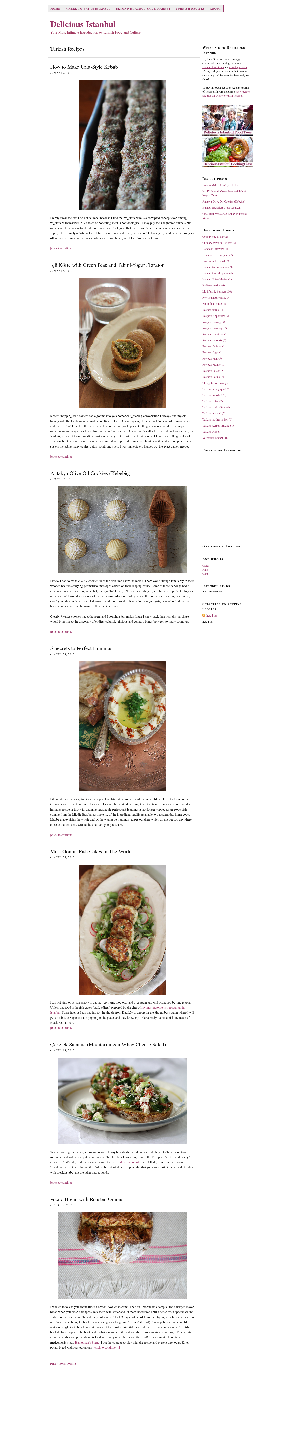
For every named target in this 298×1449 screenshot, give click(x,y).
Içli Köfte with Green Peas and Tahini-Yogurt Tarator (107, 264)
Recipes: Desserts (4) (214, 340)
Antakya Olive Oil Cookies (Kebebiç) (90, 472)
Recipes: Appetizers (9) (215, 316)
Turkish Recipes (190, 8)
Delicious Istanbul (83, 23)
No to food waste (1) (214, 304)
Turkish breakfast (128, 1162)
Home (55, 8)
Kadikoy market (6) (213, 285)
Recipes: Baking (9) (213, 322)
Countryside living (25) (215, 236)
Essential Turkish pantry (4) (218, 255)
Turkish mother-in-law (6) (217, 419)
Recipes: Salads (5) (213, 371)
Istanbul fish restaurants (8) (218, 267)
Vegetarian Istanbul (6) (215, 438)
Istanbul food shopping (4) (217, 273)
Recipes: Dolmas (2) (214, 346)
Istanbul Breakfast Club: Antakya (221, 207)
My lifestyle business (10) (217, 291)
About (215, 8)
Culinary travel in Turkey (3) (219, 243)
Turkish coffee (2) (212, 401)
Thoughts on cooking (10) (217, 383)
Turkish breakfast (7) (214, 395)
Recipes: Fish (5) (212, 358)
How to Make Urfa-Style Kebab (84, 66)
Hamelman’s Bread (87, 1342)
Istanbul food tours (213, 67)
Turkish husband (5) (213, 413)
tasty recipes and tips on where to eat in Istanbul (226, 94)
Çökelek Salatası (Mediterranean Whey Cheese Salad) (108, 1044)
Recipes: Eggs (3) (212, 352)
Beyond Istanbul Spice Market (143, 8)
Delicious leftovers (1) (215, 249)
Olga (205, 573)
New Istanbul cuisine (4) (216, 297)
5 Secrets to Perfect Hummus (81, 648)
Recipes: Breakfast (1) (215, 334)
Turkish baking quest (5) (216, 389)
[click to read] (122, 145)
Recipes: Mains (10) (213, 364)
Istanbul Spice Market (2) (217, 279)
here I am (211, 615)
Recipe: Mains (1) (212, 310)
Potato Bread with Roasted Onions (86, 1198)
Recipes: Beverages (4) (215, 328)
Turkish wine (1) (212, 432)
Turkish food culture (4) (216, 407)
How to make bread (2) (215, 261)
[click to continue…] (63, 248)
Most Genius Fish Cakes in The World (91, 851)
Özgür (205, 565)
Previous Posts (63, 1364)
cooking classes (238, 67)
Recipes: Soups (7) (213, 377)
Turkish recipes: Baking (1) (218, 425)
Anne (205, 569)
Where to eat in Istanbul (88, 8)
